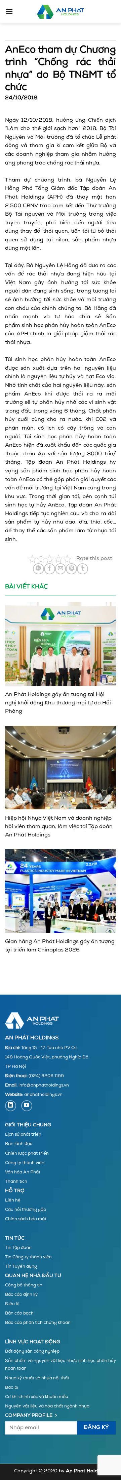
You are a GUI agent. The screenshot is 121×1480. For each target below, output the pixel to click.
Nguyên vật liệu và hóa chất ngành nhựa (47, 1406)
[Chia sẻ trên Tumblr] (82, 568)
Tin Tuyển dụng (21, 1266)
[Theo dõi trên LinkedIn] (10, 1105)
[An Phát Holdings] (60, 12)
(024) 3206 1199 (46, 1076)
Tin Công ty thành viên (28, 1257)
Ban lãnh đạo (19, 1144)
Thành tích (16, 1181)
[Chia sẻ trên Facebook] (49, 568)
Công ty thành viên (24, 1163)
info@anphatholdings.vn (43, 1085)
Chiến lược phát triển (27, 1153)
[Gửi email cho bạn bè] (60, 568)
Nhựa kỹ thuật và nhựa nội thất (37, 1378)
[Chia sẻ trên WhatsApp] (38, 568)
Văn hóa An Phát (22, 1172)
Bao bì (11, 1387)
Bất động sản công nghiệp (32, 1351)
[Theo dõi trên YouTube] (26, 1105)
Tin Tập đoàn (18, 1248)
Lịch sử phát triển (23, 1134)
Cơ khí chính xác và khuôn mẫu (36, 1397)
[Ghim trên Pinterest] (71, 568)
